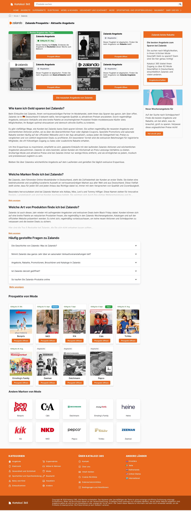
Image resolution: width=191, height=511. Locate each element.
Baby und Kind (173, 10)
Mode (111, 10)
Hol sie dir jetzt (154, 133)
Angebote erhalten (157, 80)
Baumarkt (159, 10)
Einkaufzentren (18, 486)
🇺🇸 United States (133, 474)
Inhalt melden (88, 472)
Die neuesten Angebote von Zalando (74, 97)
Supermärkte (39, 10)
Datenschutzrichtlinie (91, 482)
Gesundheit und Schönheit (93, 10)
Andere (49, 486)
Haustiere (50, 481)
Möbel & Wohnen (69, 10)
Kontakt (85, 461)
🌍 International (133, 478)
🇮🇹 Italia (129, 465)
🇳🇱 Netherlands (132, 470)
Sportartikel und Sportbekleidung (134, 10)
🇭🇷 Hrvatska (131, 461)
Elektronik (53, 10)
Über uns (86, 467)
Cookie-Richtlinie (89, 477)
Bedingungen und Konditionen (95, 487)
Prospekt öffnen (53, 57)
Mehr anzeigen (14, 200)
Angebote (25, 10)
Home (16, 10)
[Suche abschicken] (180, 4)
